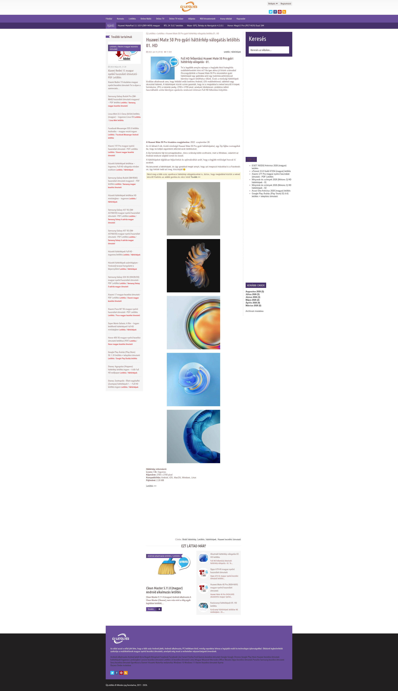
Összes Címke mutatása (120, 665)
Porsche (256, 659)
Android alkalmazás (118, 657)
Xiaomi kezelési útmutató (206, 662)
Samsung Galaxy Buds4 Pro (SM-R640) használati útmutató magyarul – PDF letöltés (123, 99)
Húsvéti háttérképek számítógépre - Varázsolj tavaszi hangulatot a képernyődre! (123, 265)
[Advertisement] (269, 106)
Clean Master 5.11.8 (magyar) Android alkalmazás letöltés (164, 590)
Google (224, 657)
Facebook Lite (175, 657)
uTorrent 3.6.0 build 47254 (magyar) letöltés (271, 171)
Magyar (198, 659)
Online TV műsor (176, 18)
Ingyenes (125, 659)
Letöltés (132, 18)
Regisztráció (286, 3)
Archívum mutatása (254, 311)
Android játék (133, 657)
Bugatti (147, 657)
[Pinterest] (280, 12)
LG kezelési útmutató (180, 659)
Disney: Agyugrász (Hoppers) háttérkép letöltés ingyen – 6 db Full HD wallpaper (123, 369)
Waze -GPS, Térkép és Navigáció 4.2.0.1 (205, 25)
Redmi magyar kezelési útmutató (124, 47)
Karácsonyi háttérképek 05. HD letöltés (223, 604)
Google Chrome (234, 657)
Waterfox (159, 662)
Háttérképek (128, 170)
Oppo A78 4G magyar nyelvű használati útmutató (222, 571)
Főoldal (109, 18)
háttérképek (211, 539)
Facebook (164, 657)
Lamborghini (135, 659)
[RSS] (126, 673)
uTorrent (143, 662)
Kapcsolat (241, 18)
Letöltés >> (151, 486)
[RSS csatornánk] (284, 12)
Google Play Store (249, 657)
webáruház (168, 662)
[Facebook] (275, 12)
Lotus (192, 659)
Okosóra (227, 659)
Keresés (120, 18)
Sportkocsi (135, 662)
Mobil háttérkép (189, 539)
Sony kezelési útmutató (120, 662)
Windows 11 (190, 662)
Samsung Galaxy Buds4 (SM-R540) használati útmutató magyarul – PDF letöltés (124, 181)
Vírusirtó (151, 662)
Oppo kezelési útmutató (242, 659)
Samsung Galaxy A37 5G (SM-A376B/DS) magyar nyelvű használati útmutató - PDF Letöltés (124, 213)
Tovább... (151, 609)
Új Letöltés (150, 33)
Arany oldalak (226, 18)
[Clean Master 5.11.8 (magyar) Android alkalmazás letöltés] (169, 566)
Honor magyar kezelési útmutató (120, 344)
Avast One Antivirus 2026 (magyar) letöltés (271, 191)
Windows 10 (179, 662)
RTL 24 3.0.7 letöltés (173, 25)
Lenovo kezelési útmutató (152, 659)
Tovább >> (195, 177)
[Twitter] (271, 12)
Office (221, 659)
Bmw (142, 657)
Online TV (160, 18)
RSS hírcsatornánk (207, 18)
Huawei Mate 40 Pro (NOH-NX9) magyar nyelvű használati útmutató (224, 587)
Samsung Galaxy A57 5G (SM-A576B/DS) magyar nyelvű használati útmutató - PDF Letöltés (124, 233)
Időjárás (191, 18)
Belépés (273, 3)
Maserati (206, 659)
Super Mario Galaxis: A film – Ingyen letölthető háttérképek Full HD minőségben (123, 326)
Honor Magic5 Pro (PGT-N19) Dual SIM (245, 25)
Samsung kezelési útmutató (272, 659)
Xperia (220, 662)
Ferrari (184, 657)
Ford (196, 657)
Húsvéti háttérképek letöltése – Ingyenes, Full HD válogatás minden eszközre (123, 166)
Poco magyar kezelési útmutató (128, 315)
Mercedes (214, 659)
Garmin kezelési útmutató (209, 657)
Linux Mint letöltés (116, 120)
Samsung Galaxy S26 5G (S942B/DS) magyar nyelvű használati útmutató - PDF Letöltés (123, 280)
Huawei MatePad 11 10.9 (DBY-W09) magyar (139, 25)
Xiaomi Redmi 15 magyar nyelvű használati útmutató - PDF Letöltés (123, 74)
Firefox (191, 657)
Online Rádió (146, 18)
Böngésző (155, 657)
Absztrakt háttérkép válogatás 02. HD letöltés (224, 555)
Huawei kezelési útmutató (229, 539)
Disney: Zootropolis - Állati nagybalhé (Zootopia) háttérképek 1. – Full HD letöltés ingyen (124, 383)
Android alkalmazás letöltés (159, 556)
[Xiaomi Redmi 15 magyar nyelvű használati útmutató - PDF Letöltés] (124, 52)
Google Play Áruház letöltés (126, 358)
